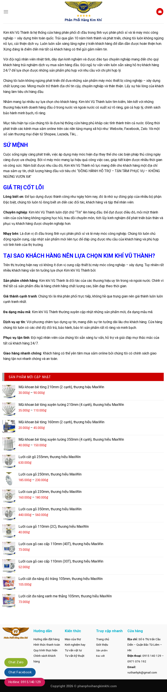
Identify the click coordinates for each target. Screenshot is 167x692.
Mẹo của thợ (73, 639)
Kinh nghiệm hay (75, 644)
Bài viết (100, 655)
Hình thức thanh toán (46, 644)
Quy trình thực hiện (45, 650)
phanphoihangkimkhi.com (97, 686)
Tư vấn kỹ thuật (74, 655)
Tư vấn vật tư (73, 650)
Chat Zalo (15, 662)
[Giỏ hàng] (159, 11)
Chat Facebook (20, 672)
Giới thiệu (102, 644)
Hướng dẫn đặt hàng (46, 639)
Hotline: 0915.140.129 (24, 682)
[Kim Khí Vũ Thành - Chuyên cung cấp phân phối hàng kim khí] (84, 11)
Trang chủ (102, 639)
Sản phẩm (102, 650)
